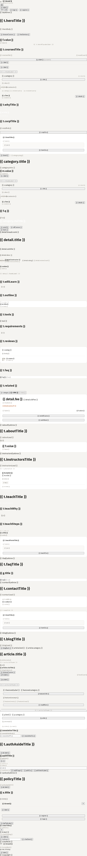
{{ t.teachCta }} (43, 553)
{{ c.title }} (43, 79)
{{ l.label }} (4, 7)
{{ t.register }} (24, 10)
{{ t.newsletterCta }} (28, 736)
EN (6, 10)
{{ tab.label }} (5, 753)
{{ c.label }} (4, 67)
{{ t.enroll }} (4, 227)
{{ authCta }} (28, 770)
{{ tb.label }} (4, 675)
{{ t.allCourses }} (16, 227)
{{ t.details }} (80, 96)
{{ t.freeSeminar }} (23, 34)
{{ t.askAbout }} (43, 420)
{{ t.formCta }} (43, 150)
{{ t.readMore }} (43, 705)
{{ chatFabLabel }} (6, 823)
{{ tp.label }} (4, 679)
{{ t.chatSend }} (27, 839)
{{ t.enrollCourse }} (43, 416)
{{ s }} (2, 761)
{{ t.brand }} (4, 155)
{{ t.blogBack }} (6, 648)
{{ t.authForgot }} (16, 770)
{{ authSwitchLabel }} (41, 770)
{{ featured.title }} (43, 694)
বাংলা (2, 10)
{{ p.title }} (43, 718)
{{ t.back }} (4, 230)
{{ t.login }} (13, 10)
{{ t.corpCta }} (43, 132)
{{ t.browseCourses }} (8, 34)
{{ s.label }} (4, 62)
